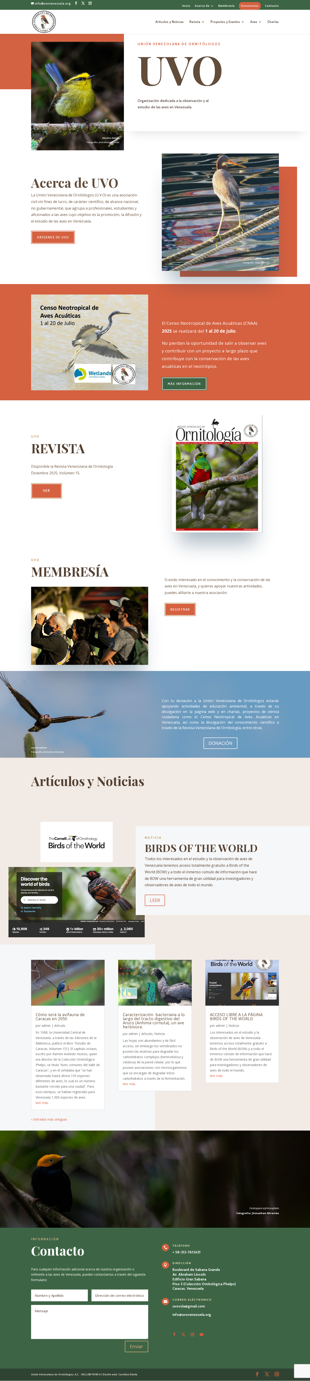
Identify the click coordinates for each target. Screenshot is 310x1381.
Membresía (226, 6)
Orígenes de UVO (53, 237)
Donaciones (250, 6)
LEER (155, 900)
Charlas (273, 22)
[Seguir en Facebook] (174, 1334)
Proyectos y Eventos (225, 22)
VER (46, 491)
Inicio (186, 6)
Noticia (159, 1034)
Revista (194, 22)
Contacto (272, 6)
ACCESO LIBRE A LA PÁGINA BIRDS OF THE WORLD (236, 1016)
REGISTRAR (180, 609)
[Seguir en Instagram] (192, 1334)
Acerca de (202, 6)
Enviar (136, 1346)
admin (46, 1025)
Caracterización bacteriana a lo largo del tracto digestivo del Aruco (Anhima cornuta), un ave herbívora (154, 1021)
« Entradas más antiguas (49, 1119)
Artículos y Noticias (169, 22)
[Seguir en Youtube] (201, 1334)
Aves (253, 22)
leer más (42, 1103)
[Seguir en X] (183, 1334)
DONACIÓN (220, 743)
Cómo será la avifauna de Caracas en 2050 (60, 1016)
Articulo (59, 1025)
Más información (184, 384)
